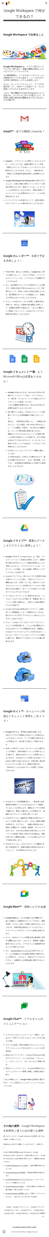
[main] (24, 14)
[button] (2, 3)
